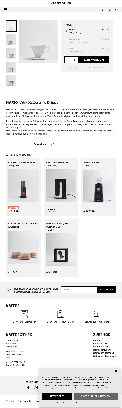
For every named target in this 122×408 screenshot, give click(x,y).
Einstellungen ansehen (95, 396)
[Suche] (116, 10)
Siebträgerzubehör (102, 349)
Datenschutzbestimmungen (81, 402)
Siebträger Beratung (103, 352)
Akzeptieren (57, 396)
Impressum (98, 402)
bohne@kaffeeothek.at (17, 365)
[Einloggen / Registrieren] (109, 10)
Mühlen (97, 340)
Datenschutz (24, 401)
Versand (84, 68)
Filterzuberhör (100, 346)
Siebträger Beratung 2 (104, 356)
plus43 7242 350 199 (16, 362)
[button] (116, 371)
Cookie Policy (62, 402)
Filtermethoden (101, 343)
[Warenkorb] (102, 10)
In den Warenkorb (93, 60)
